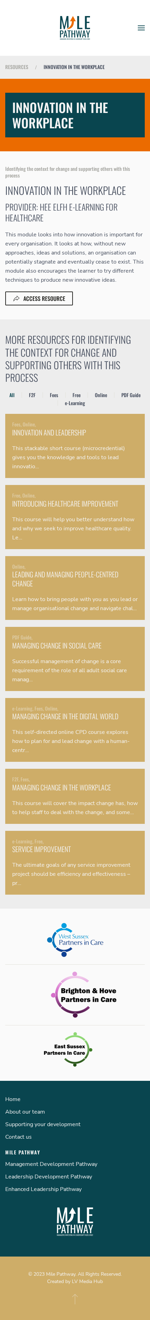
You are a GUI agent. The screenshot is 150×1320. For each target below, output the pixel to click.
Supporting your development (43, 1124)
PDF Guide (131, 395)
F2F (32, 395)
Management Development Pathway (51, 1164)
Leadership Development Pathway (48, 1177)
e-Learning (75, 403)
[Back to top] (75, 1299)
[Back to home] (75, 28)
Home (13, 1099)
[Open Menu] (141, 28)
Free (77, 395)
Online (101, 395)
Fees (54, 395)
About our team (25, 1112)
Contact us (18, 1137)
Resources (16, 66)
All (12, 395)
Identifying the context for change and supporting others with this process (67, 172)
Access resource (44, 298)
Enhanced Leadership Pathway (43, 1189)
